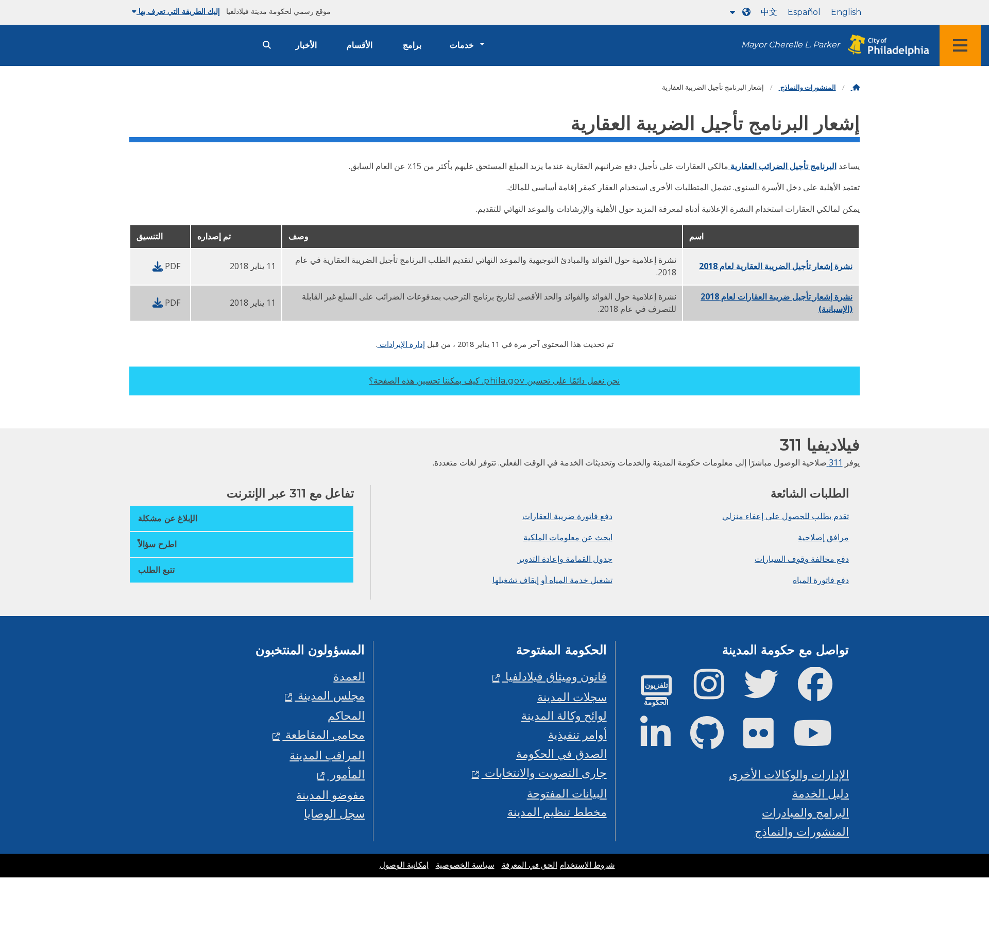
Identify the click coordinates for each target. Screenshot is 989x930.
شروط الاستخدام (587, 865)
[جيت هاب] (715, 742)
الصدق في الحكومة (561, 753)
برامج (412, 45)
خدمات (462, 45)
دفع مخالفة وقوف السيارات (802, 558)
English (846, 12)
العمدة (349, 676)
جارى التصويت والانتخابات (544, 772)
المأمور (346, 774)
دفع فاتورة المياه (821, 580)
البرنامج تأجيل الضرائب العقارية (782, 166)
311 (835, 462)
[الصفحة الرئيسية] (855, 87)
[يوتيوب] (821, 742)
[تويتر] (769, 693)
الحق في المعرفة (529, 865)
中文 (769, 12)
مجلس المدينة (330, 695)
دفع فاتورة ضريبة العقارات (567, 516)
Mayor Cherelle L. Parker (790, 44)
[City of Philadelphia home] (885, 46)
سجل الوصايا (334, 813)
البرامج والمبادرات (805, 812)
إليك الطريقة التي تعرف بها (178, 11)
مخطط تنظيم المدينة (557, 812)
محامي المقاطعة (323, 734)
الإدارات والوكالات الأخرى (789, 774)
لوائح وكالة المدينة (564, 715)
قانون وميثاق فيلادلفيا (554, 676)
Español (804, 12)
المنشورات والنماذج (807, 87)
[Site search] (266, 45)
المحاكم (346, 715)
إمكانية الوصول (404, 865)
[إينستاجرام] (717, 693)
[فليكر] (766, 742)
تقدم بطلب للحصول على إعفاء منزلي (785, 516)
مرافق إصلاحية (823, 537)
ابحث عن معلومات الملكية (567, 537)
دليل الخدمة (820, 793)
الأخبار (306, 45)
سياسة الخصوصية (465, 865)
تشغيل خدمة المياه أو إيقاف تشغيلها (552, 580)
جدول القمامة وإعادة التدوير (565, 558)
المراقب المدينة (327, 755)
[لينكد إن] (663, 742)
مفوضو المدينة (330, 795)
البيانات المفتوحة (567, 793)
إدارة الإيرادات (401, 344)
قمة (955, 877)
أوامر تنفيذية (577, 734)
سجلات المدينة (572, 697)
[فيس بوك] (823, 693)
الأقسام (359, 45)
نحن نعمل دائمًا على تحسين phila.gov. (494, 381)
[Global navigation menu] (960, 45)
